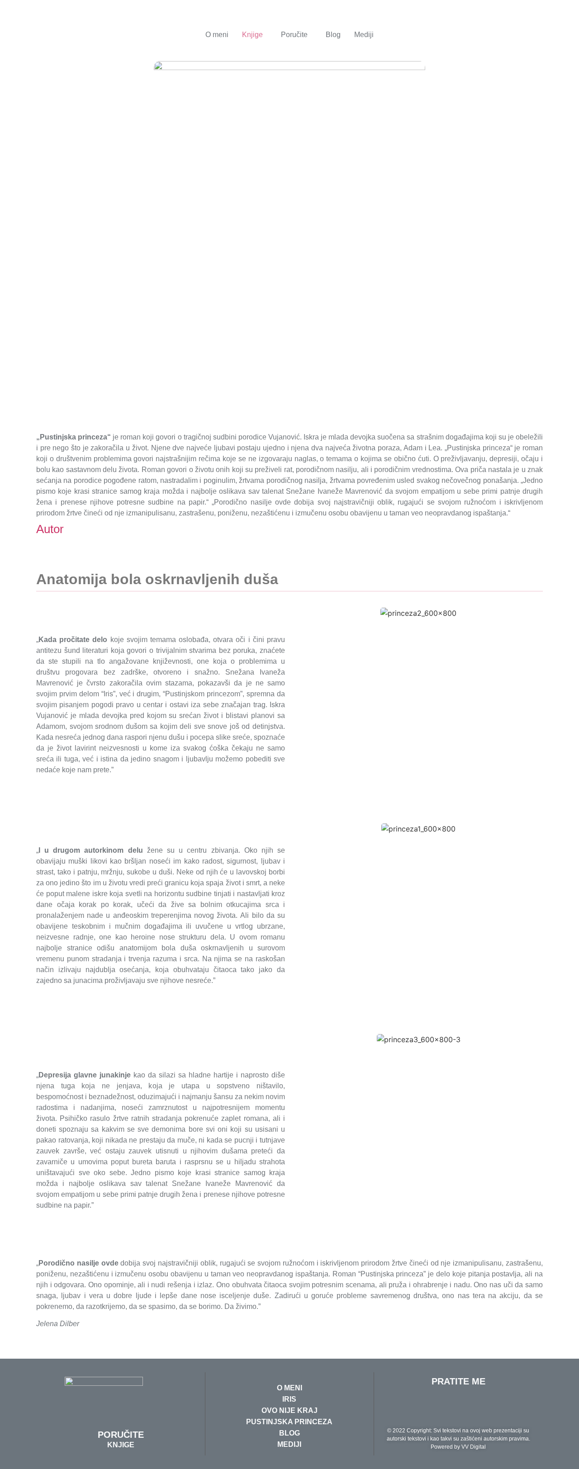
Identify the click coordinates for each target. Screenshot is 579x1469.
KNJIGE (120, 1445)
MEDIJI (289, 1444)
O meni (216, 34)
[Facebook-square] (471, 1406)
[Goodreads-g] (421, 1406)
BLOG (289, 1433)
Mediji (364, 34)
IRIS (289, 1399)
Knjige (252, 34)
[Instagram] (495, 1406)
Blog (333, 34)
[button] (254, 34)
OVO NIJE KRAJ (289, 1410)
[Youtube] (446, 1406)
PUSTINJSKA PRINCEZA (289, 1422)
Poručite (294, 34)
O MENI (289, 1388)
